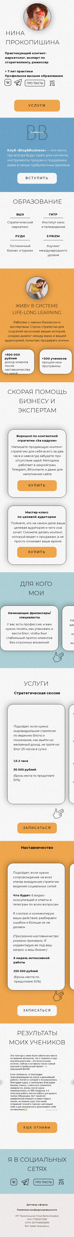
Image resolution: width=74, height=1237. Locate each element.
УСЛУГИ (37, 105)
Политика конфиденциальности (37, 1209)
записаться (37, 828)
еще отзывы (37, 1127)
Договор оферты (37, 1204)
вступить (37, 178)
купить (37, 552)
